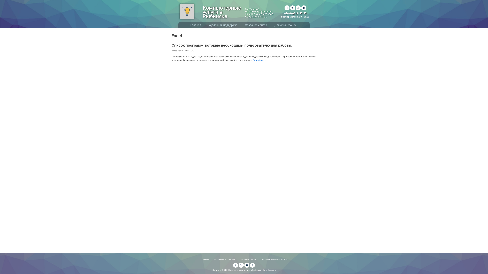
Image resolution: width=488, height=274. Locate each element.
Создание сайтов (256, 25)
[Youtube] (246, 265)
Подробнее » (259, 60)
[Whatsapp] (298, 7)
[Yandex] (287, 7)
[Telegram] (303, 7)
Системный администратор (274, 259)
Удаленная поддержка (223, 25)
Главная (195, 25)
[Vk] (292, 7)
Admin (180, 51)
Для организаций (285, 25)
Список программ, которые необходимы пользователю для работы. (232, 45)
